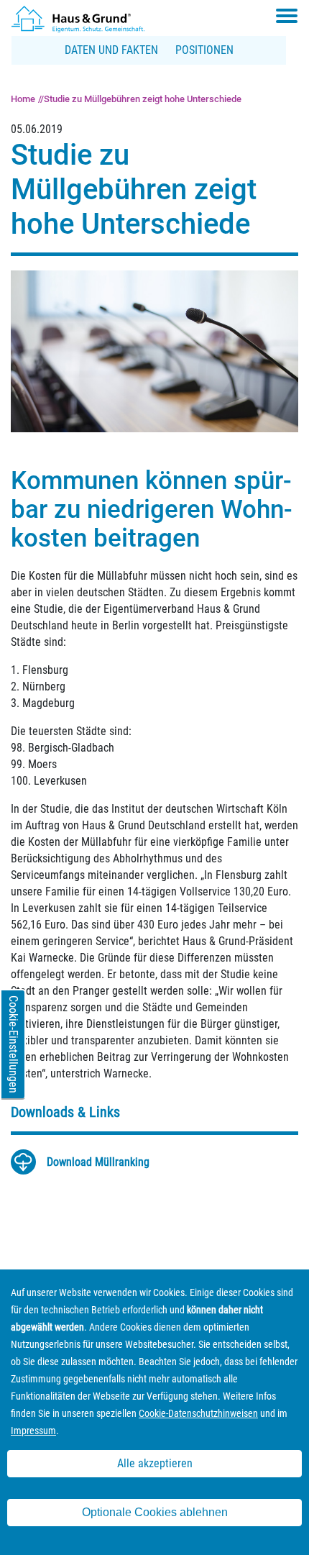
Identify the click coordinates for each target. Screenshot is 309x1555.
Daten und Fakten (111, 50)
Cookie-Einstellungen (13, 1044)
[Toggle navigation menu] (287, 16)
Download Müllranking (98, 1162)
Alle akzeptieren (155, 1463)
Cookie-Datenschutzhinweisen (198, 1413)
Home (23, 99)
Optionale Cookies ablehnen (155, 1512)
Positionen (204, 50)
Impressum (33, 1430)
